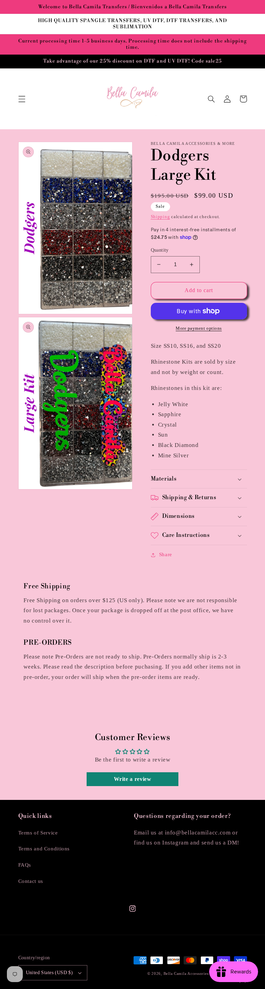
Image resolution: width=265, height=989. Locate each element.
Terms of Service (38, 833)
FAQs (24, 865)
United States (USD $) (49, 972)
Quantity (160, 250)
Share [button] (165, 554)
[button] (22, 99)
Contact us (30, 881)
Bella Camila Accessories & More (195, 974)
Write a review (132, 779)
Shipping (160, 216)
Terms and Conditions (44, 848)
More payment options (199, 328)
